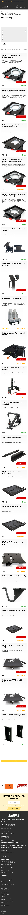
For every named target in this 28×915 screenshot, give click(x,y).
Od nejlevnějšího (16, 49)
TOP (2, 49)
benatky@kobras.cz (6, 828)
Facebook (3, 910)
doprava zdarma (7, 38)
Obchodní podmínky (6, 898)
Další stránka (14, 761)
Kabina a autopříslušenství (7, 14)
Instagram (3, 911)
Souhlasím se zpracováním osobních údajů (14, 805)
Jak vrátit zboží (4, 902)
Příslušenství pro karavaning (7, 12)
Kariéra (2, 907)
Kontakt (3, 896)
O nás (2, 904)
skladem (5, 33)
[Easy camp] (8, 786)
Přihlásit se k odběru (14, 808)
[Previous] (2, 786)
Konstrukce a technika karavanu (8, 13)
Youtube (3, 913)
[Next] (25, 786)
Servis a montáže (5, 905)
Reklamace (3, 899)
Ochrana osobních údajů (7, 901)
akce (5, 36)
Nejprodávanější (8, 49)
